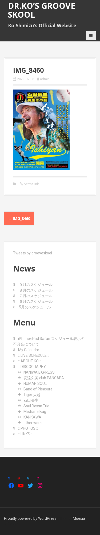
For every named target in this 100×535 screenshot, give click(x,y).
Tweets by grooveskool (32, 253)
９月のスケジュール (36, 284)
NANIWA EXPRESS (39, 372)
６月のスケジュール (36, 301)
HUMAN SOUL (35, 383)
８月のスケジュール (36, 290)
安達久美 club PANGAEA (43, 378)
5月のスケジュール (35, 307)
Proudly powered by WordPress (30, 518)
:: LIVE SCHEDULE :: (33, 355)
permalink (31, 184)
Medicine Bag (34, 411)
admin (45, 79)
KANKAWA (32, 417)
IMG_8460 (19, 218)
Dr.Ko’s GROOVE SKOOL (41, 10)
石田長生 (30, 400)
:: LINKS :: (25, 434)
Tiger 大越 (32, 395)
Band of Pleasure (38, 389)
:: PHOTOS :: (28, 428)
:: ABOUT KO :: (29, 361)
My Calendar (28, 350)
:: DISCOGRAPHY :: (33, 367)
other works (33, 423)
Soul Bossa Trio (36, 406)
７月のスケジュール (36, 296)
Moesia (79, 518)
